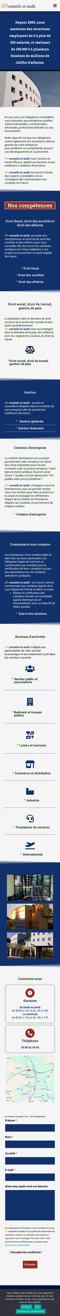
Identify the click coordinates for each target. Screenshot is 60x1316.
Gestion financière (31, 428)
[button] (30, 268)
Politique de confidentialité (30, 1311)
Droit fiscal (31, 268)
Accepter (26, 1307)
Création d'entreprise (31, 514)
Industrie (32, 800)
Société (11, 1153)
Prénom (11, 1120)
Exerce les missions (33, 613)
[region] (30, 89)
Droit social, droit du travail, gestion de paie (29, 362)
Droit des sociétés (31, 275)
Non (38, 1307)
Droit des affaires (31, 281)
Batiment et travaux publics (28, 714)
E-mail (10, 1170)
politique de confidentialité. (17, 1245)
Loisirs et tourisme (32, 745)
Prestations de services (33, 827)
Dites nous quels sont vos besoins (26, 1186)
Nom (9, 1137)
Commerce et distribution (33, 773)
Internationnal (32, 854)
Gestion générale (31, 421)
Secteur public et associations (26, 681)
